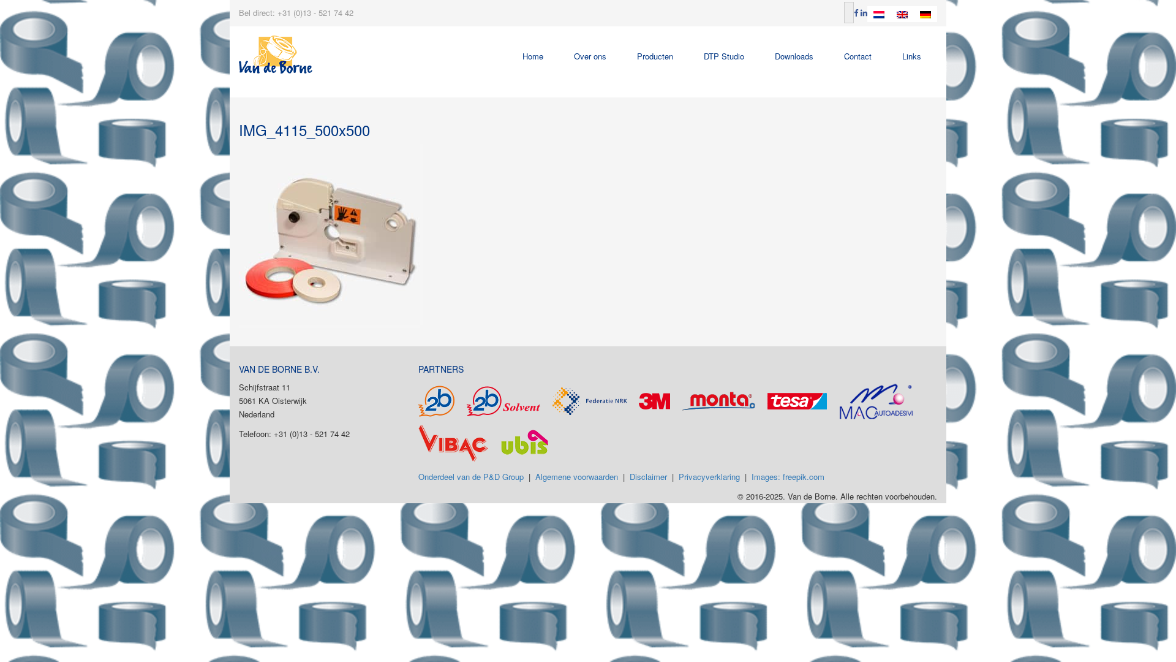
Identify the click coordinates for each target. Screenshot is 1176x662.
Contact (858, 56)
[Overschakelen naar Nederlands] (879, 14)
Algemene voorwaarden (576, 476)
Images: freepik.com (788, 476)
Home (532, 56)
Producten (655, 56)
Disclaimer (648, 476)
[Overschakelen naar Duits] (925, 14)
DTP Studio (724, 56)
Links (911, 56)
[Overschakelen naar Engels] (902, 14)
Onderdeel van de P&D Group (471, 476)
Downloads (794, 56)
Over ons (590, 56)
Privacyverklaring (709, 476)
